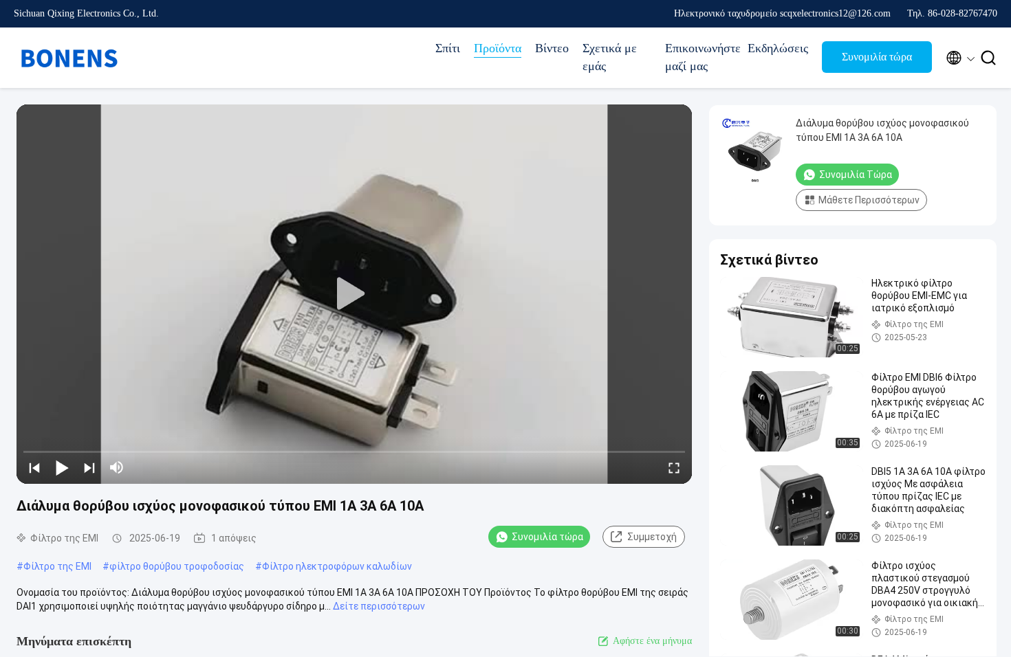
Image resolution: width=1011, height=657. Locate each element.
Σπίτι (447, 48)
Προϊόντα (497, 48)
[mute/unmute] (117, 467)
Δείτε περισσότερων (379, 606)
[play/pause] (62, 467)
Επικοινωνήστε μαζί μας (699, 57)
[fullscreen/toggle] (674, 467)
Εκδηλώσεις (778, 48)
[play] (354, 294)
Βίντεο (552, 48)
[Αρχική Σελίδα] (69, 57)
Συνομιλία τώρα (877, 57)
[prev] (34, 467)
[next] (89, 467)
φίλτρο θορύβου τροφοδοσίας (176, 566)
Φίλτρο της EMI (57, 566)
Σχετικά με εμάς (610, 57)
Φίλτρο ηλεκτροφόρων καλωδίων (337, 566)
